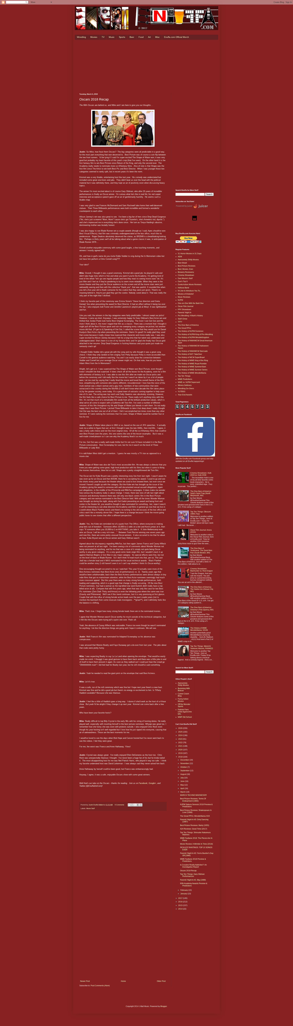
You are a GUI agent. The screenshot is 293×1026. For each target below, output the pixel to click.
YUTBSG (181, 391)
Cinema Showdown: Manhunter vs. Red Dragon (201, 570)
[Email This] (129, 804)
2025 (180, 732)
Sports (122, 37)
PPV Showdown (184, 309)
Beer (132, 37)
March (183, 792)
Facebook (143, 783)
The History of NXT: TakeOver (190, 354)
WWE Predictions (185, 379)
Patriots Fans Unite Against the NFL (185, 712)
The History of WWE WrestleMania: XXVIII (199, 629)
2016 (180, 902)
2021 (180, 746)
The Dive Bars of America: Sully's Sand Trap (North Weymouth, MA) (201, 493)
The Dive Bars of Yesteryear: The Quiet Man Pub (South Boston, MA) (201, 550)
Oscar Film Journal (185, 306)
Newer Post (85, 981)
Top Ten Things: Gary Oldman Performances (192, 875)
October (183, 767)
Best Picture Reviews (186, 266)
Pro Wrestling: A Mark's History (190, 316)
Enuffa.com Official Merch (176, 37)
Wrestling (81, 37)
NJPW (180, 300)
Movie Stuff (90, 808)
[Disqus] (122, 855)
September (185, 771)
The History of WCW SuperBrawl (191, 357)
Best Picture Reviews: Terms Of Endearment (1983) (193, 800)
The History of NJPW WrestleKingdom (193, 337)
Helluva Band (183, 288)
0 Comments (119, 805)
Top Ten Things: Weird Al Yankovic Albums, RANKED (201, 647)
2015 (180, 905)
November (185, 763)
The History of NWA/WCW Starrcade (193, 351)
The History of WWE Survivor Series (192, 370)
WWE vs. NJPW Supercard (189, 382)
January (184, 894)
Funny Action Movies (183, 700)
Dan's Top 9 (183, 281)
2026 (180, 728)
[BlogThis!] (132, 804)
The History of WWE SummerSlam (192, 367)
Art (149, 37)
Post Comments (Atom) (100, 986)
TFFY (180, 322)
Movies (93, 37)
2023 (180, 739)
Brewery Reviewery (186, 272)
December (185, 760)
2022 (180, 742)
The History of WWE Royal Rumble (192, 364)
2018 (180, 757)
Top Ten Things (184, 376)
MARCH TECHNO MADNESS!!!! (193, 795)
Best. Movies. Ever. (185, 269)
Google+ (152, 783)
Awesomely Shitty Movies (188, 260)
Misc (157, 37)
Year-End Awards (185, 395)
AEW (180, 257)
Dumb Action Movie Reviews (189, 284)
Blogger (163, 1006)
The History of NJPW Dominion (190, 331)
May (182, 785)
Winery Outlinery (185, 385)
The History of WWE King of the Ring (193, 360)
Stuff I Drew (182, 319)
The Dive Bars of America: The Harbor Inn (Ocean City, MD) (201, 589)
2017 (180, 898)
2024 (180, 735)
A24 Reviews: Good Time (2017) (193, 829)
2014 (180, 909)
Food (141, 37)
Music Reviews (184, 297)
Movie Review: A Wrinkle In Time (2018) (196, 844)
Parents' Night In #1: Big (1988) (193, 880)
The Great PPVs (184, 328)
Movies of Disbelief (186, 294)
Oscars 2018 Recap (188, 871)
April (182, 788)
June (182, 781)
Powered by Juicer (184, 205)
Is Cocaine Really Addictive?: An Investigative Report (193, 866)
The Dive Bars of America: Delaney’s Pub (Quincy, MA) (201, 608)
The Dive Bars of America (188, 325)
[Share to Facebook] (137, 804)
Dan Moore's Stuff (185, 278)
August (183, 774)
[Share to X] (135, 804)
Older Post (161, 981)
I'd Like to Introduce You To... (189, 291)
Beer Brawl (182, 263)
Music (111, 37)
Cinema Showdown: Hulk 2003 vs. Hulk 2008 (200, 474)
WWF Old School (185, 717)
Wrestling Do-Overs (186, 388)
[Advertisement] (146, 65)
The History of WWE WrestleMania (192, 373)
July (182, 778)
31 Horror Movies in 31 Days (189, 253)
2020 (180, 750)
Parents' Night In (184, 313)
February (184, 890)
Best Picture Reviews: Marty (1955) (194, 825)
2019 (180, 753)
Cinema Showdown (186, 275)
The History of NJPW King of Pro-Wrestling (195, 334)
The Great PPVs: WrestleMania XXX (195, 816)
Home (123, 981)
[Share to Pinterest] (140, 804)
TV (103, 37)
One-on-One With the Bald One (191, 303)
